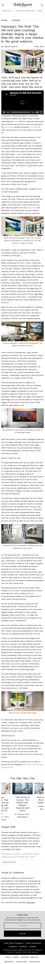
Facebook (23, 946)
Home (4, 20)
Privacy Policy (21, 962)
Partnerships (34, 962)
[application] (22, 102)
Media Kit (34, 957)
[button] (3, 5)
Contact (15, 957)
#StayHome (31, 208)
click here (30, 902)
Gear (39, 11)
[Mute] (37, 112)
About (8, 957)
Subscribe (22, 933)
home (16, 121)
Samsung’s (8, 127)
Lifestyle (6, 11)
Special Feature (10, 46)
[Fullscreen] (41, 112)
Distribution (9, 962)
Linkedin (32, 946)
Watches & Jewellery (25, 11)
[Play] (4, 112)
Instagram (13, 946)
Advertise (25, 957)
